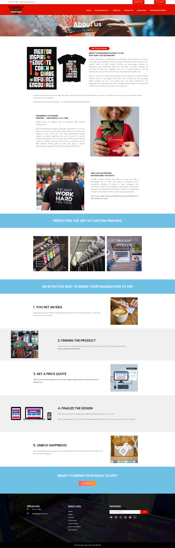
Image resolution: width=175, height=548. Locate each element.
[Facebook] (111, 517)
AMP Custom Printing (99, 48)
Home (88, 10)
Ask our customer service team (69, 349)
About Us (116, 10)
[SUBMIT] (144, 512)
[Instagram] (120, 517)
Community (141, 10)
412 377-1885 (15, 2)
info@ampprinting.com (29, 2)
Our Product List (101, 10)
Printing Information (158, 10)
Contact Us (128, 10)
